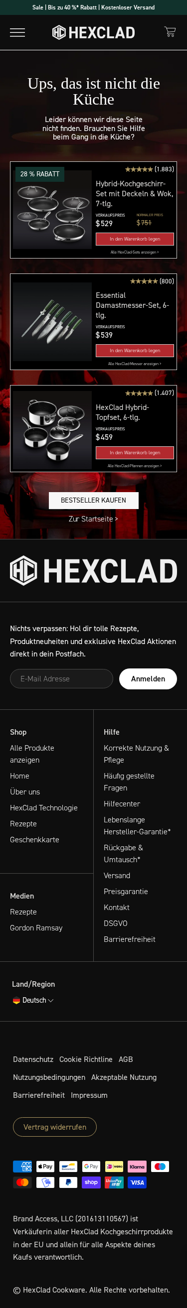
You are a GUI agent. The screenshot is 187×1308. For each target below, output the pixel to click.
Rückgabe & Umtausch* (123, 853)
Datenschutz (33, 1059)
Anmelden (148, 678)
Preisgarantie (126, 891)
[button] (52, 210)
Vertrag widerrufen (54, 1127)
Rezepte (23, 823)
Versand (117, 875)
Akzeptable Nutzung (124, 1077)
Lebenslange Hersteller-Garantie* (137, 825)
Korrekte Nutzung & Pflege (136, 754)
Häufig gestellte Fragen (129, 782)
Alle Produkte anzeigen (32, 754)
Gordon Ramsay (36, 927)
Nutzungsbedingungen (49, 1077)
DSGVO (116, 923)
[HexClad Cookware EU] (93, 570)
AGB (126, 1059)
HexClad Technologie (44, 807)
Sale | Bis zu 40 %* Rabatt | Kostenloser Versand (93, 7)
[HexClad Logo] (93, 32)
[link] (135, 253)
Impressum (89, 1095)
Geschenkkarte (34, 839)
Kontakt (117, 907)
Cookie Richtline (86, 1059)
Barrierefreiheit (130, 939)
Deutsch (34, 1000)
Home (19, 776)
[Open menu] (17, 32)
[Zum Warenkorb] (170, 31)
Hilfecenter (122, 803)
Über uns (25, 791)
